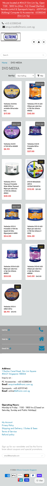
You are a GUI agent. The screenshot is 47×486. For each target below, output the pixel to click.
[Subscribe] (42, 456)
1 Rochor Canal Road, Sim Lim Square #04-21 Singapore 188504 (19, 372)
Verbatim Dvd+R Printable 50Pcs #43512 (33, 146)
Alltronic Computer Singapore (26, 470)
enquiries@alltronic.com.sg (20, 27)
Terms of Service (9, 431)
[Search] (43, 55)
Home (4, 62)
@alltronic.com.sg (22, 390)
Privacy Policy (8, 425)
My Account (7, 422)
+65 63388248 (13, 23)
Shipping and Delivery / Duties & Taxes (19, 428)
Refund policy (8, 434)
